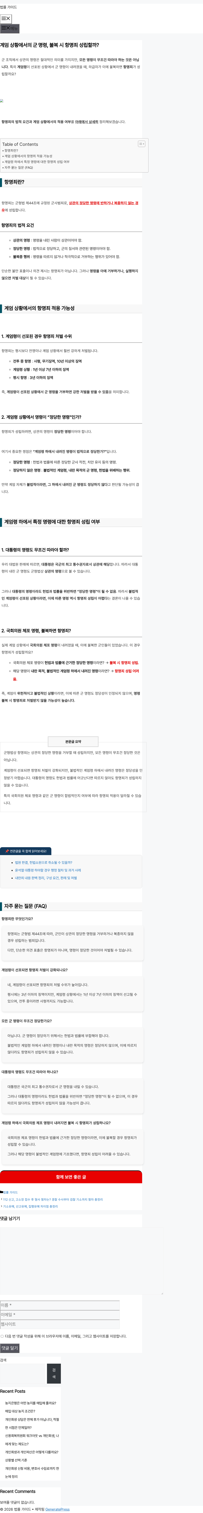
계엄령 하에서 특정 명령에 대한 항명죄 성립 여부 (37, 162)
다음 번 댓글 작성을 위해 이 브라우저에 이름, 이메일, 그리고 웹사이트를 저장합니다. (66, 1336)
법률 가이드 (8, 7)
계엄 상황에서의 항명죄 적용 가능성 (28, 156)
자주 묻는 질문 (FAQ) (19, 168)
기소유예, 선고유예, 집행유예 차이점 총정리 (30, 1206)
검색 (3, 1360)
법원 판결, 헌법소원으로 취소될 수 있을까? (43, 862)
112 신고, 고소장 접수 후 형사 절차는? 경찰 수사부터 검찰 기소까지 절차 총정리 (53, 1199)
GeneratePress (57, 1509)
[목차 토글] (139, 143)
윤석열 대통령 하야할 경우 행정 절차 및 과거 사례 (48, 870)
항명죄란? (11, 151)
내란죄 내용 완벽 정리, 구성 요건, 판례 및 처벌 (46, 878)
